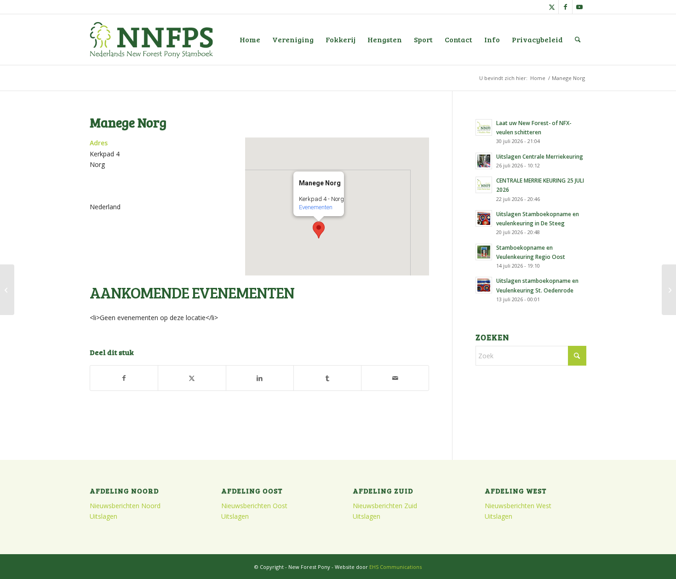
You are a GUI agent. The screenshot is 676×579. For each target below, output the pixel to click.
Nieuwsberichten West (518, 505)
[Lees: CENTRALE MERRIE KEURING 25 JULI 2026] (483, 185)
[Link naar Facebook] (565, 7)
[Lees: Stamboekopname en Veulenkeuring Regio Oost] (483, 252)
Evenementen (315, 207)
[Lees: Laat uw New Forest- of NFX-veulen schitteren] (483, 127)
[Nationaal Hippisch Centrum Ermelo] (7, 289)
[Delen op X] (191, 378)
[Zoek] (578, 39)
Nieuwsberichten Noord (125, 505)
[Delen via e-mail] (395, 378)
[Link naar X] (551, 7)
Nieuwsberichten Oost (254, 505)
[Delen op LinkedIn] (259, 378)
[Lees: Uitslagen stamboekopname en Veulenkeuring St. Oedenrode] (483, 285)
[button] (319, 230)
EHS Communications (395, 566)
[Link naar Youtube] (579, 7)
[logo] (151, 39)
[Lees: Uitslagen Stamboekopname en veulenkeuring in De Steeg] (483, 218)
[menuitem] (250, 39)
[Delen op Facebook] (124, 378)
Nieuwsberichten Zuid (385, 505)
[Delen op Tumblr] (327, 378)
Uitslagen (103, 516)
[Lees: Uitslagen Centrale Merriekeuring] (483, 161)
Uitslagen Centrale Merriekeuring (539, 156)
